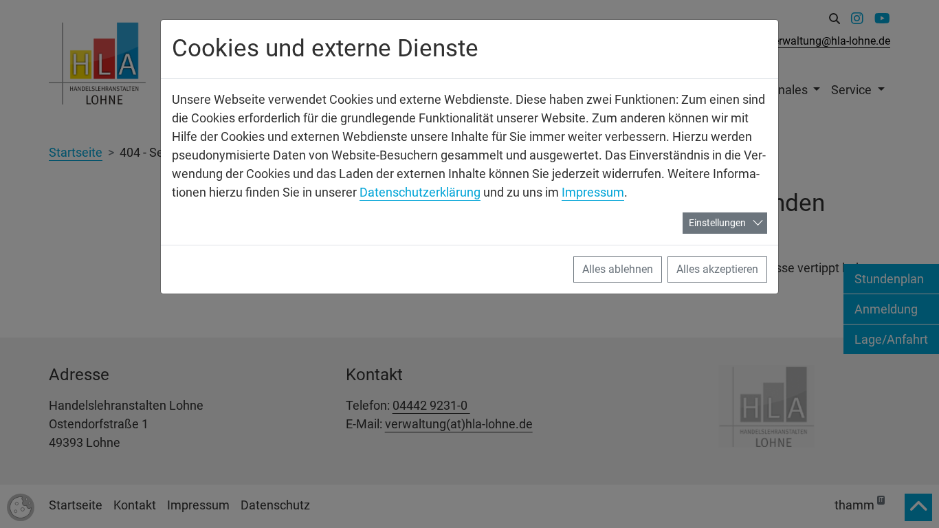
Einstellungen (717, 222)
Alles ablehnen (617, 269)
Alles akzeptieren (717, 269)
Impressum (593, 192)
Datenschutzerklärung (420, 192)
